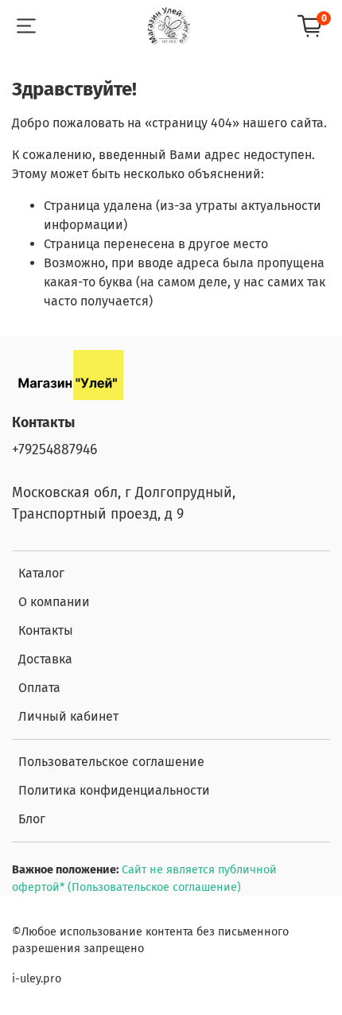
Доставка (45, 659)
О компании (54, 601)
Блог (31, 818)
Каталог (41, 573)
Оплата (39, 687)
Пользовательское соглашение (111, 761)
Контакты (45, 630)
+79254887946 (54, 449)
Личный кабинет (68, 716)
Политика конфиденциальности (114, 790)
